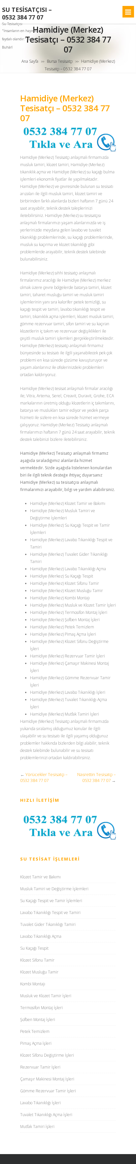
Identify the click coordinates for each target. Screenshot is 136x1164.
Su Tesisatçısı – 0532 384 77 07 (27, 13)
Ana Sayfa (29, 61)
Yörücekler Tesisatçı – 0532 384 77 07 (44, 777)
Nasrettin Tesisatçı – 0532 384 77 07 (96, 777)
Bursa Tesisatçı (60, 61)
